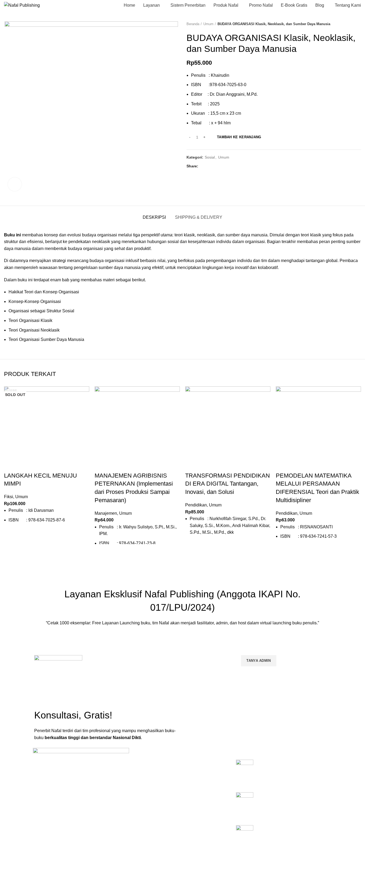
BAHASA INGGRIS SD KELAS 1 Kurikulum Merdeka (288, 831)
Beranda (193, 24)
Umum (208, 24)
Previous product (347, 24)
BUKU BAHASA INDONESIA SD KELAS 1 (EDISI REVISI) (288, 798)
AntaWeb (120, 866)
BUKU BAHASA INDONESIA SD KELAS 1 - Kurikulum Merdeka (288, 765)
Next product (358, 24)
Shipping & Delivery (198, 217)
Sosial (210, 157)
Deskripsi (154, 217)
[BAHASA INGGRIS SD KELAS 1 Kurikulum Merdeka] (244, 837)
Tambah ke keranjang (239, 137)
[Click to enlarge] (14, 184)
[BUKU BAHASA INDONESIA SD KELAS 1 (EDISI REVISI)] (244, 804)
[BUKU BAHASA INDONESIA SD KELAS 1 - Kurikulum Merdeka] (244, 772)
